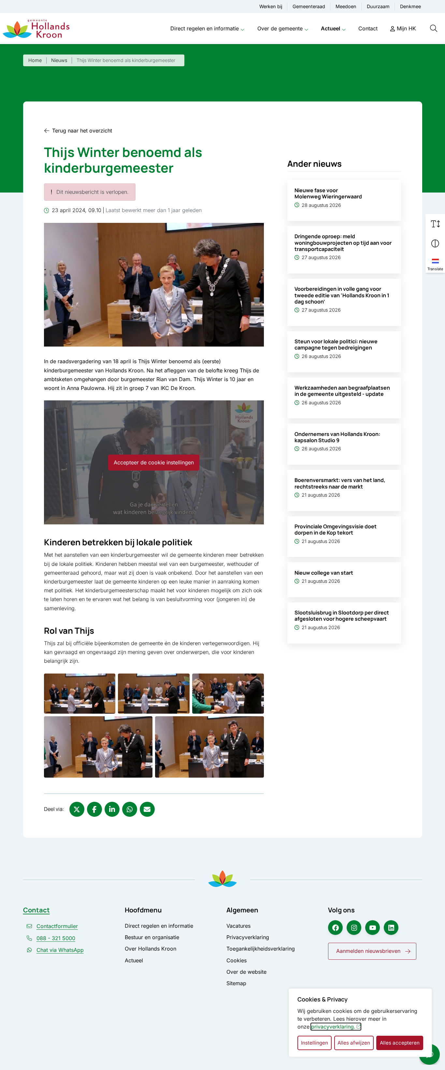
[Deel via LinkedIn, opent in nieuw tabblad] (112, 809)
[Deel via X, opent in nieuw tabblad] (76, 809)
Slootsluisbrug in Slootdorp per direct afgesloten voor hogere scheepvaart (341, 615)
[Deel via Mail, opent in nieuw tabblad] (147, 809)
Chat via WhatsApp (60, 950)
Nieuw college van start (323, 572)
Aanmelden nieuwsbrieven (368, 951)
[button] (80, 694)
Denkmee (410, 6)
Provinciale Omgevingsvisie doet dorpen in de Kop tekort (335, 529)
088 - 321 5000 (55, 938)
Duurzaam (378, 6)
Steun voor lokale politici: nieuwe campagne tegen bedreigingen (336, 344)
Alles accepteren (400, 1043)
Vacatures (238, 926)
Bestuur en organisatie (152, 937)
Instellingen (314, 1043)
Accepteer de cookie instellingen (154, 462)
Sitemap (236, 983)
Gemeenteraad (309, 6)
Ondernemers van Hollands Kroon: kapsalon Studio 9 (337, 437)
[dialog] (360, 1022)
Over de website (246, 972)
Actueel (330, 28)
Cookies (236, 960)
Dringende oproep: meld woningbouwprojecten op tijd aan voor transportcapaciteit (343, 242)
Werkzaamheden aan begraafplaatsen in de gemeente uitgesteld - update (342, 390)
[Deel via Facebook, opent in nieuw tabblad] (94, 809)
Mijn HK (406, 28)
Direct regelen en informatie (204, 28)
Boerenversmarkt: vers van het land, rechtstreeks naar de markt (339, 483)
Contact (368, 28)
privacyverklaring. (333, 1026)
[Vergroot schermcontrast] (435, 243)
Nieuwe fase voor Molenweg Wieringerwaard (328, 193)
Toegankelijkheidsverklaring (260, 948)
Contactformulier (57, 926)
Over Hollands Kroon (150, 948)
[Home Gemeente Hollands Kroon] (36, 28)
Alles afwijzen (353, 1043)
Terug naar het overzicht (82, 130)
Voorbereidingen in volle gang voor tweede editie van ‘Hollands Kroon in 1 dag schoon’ (341, 295)
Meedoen (346, 6)
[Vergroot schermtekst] (435, 224)
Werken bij (270, 6)
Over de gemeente (280, 28)
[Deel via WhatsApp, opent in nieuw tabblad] (129, 809)
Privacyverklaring (247, 937)
